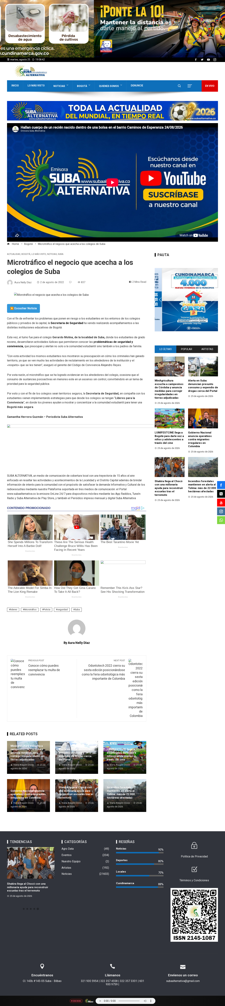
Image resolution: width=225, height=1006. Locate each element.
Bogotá (82, 86)
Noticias (59, 86)
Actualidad (13, 254)
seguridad (62, 609)
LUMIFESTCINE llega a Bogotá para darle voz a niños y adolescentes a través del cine (121, 754)
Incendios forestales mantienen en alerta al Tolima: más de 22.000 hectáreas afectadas (121, 792)
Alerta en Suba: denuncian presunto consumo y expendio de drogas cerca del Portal (75, 754)
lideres (13, 609)
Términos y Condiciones (194, 880)
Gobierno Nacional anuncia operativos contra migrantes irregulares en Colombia (28, 794)
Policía (47, 609)
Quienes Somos (109, 86)
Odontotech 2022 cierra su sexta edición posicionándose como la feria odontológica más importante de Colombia (103, 669)
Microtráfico (30, 609)
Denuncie (137, 85)
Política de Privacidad (194, 856)
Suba (60, 254)
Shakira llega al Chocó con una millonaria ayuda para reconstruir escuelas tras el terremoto (76, 792)
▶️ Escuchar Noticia (23, 308)
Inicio (15, 85)
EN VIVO (209, 85)
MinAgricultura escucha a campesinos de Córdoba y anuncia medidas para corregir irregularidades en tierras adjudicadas (27, 752)
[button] (112, 28)
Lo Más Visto (36, 85)
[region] (112, 28)
